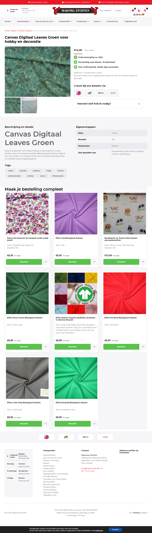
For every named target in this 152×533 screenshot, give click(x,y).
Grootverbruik (112, 21)
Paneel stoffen (49, 487)
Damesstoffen (23, 21)
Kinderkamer (82, 21)
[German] (143, 14)
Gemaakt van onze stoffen (55, 479)
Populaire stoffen (51, 492)
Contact (118, 11)
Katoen (97, 21)
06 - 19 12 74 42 (87, 471)
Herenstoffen (49, 482)
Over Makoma (105, 11)
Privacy (82, 515)
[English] (137, 14)
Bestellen (24, 262)
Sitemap (83, 513)
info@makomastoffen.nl (92, 468)
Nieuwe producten (51, 484)
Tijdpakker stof (130, 21)
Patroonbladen (50, 490)
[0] (133, 10)
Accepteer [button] (115, 529)
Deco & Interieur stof (43, 21)
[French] (140, 14)
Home (7, 31)
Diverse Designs (25, 31)
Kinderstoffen (64, 21)
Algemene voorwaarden (67, 513)
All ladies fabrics (50, 476)
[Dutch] (134, 14)
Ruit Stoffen (48, 471)
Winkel (8, 21)
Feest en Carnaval (51, 460)
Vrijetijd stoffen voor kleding (55, 474)
